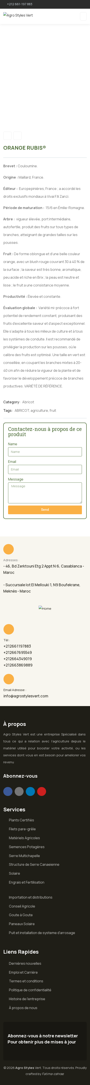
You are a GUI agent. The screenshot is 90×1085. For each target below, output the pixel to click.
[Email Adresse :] (8, 679)
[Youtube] (41, 791)
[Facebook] (7, 791)
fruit (53, 410)
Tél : (6, 640)
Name (12, 444)
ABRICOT (22, 410)
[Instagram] (19, 791)
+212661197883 (17, 646)
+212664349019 (17, 658)
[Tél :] (8, 629)
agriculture (39, 410)
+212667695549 (17, 652)
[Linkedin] (30, 791)
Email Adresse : (14, 690)
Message (15, 479)
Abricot (28, 402)
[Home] (45, 609)
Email (12, 461)
